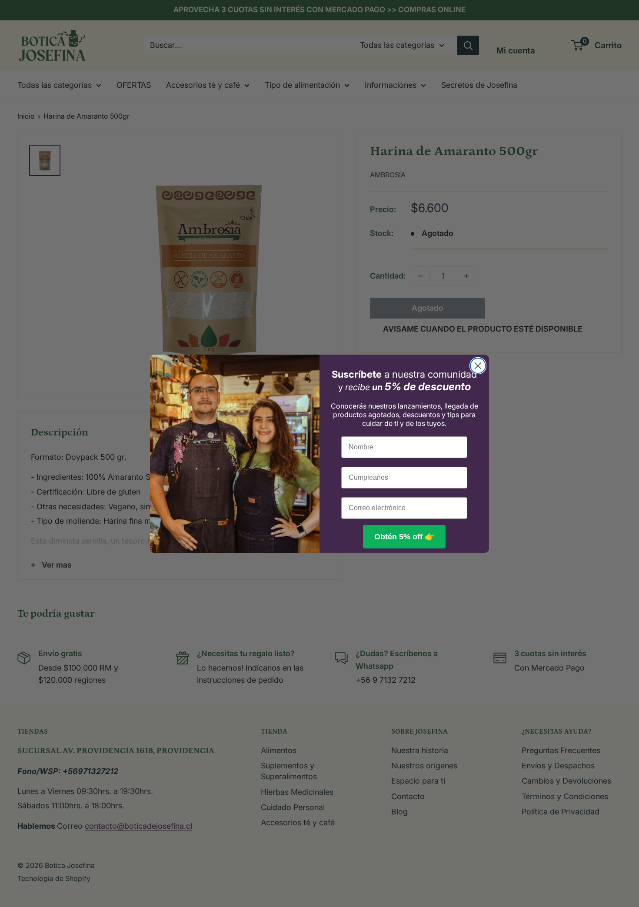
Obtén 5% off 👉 (404, 536)
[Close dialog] (478, 365)
